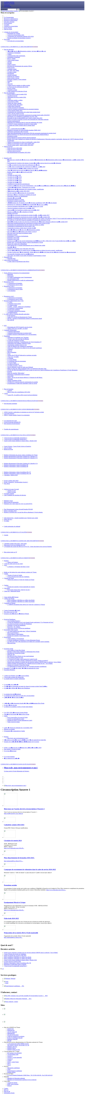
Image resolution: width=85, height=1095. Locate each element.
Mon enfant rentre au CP (10, 552)
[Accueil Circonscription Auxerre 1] (10, 11)
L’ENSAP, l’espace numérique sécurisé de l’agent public (22, 124)
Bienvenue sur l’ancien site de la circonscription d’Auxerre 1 (24, 809)
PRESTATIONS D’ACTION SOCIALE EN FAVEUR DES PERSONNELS (28, 134)
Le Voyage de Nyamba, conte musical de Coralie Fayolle (22, 659)
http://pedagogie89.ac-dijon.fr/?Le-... (13, 861)
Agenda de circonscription (11, 26)
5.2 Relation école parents (14, 303)
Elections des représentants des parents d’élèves (19, 66)
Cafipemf (9, 173)
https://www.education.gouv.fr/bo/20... (14, 848)
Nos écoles (7, 39)
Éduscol (9, 1085)
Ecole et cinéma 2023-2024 (11, 480)
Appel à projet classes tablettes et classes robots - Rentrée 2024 (20, 440)
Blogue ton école (8, 449)
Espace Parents (8, 27)
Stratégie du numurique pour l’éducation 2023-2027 (20, 248)
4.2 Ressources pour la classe (15, 299)
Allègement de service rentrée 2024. (16, 97)
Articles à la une (11, 490)
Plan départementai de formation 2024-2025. (19, 858)
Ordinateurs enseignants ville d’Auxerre (17, 131)
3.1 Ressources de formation (14, 287)
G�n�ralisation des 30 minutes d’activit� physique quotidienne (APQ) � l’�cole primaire (32, 202)
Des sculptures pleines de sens (15, 657)
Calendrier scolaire (12, 90)
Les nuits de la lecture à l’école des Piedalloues (19, 624)
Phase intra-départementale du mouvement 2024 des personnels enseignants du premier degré (31, 133)
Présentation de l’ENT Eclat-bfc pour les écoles (19, 327)
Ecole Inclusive (8, 23)
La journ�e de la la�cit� (11, 684)
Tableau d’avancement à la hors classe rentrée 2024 (20, 143)
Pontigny (6, 560)
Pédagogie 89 (10, 1030)
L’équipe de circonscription (11, 32)
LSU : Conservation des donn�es (16, 128)
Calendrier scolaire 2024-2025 (14, 825)
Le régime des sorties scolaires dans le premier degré (21, 125)
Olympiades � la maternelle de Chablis (14, 731)
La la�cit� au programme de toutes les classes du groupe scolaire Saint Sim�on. (25, 686)
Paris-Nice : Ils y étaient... (14, 626)
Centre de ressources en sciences (15, 1036)
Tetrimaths (10, 379)
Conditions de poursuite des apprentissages (18, 184)
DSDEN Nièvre (11, 1048)
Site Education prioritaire (10, 403)
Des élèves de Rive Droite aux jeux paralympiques (20, 656)
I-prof (6, 983)
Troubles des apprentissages (11, 429)
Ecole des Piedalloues (9, 619)
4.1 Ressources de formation (14, 297)
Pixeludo (9, 371)
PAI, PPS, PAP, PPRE (13, 70)
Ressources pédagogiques (10, 20)
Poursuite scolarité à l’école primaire (16, 79)
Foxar (8, 353)
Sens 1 (9, 1063)
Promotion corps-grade (13, 237)
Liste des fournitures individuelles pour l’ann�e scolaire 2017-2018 (25, 206)
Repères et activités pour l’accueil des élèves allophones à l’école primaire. (23, 512)
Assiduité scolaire (12, 69)
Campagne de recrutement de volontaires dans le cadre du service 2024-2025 (30, 869)
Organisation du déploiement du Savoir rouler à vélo (21, 226)
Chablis (6, 573)
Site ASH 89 (10, 320)
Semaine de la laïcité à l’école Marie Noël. (18, 635)
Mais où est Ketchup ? (13, 632)
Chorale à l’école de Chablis (14, 575)
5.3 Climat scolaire (12, 305)
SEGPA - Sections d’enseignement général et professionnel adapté (24, 318)
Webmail (12, 978)
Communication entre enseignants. (16, 55)
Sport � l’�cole (11, 247)
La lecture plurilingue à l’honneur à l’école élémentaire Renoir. (23, 640)
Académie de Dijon (9, 2)
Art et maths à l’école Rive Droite (16, 650)
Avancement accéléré (12, 101)
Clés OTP (10, 84)
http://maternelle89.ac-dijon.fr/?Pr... (13, 937)
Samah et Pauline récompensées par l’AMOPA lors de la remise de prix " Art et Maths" (30, 663)
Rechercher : (4, 9)
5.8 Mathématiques (12, 312)
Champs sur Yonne (9, 578)
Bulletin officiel (11, 1072)
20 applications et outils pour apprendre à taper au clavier (22, 383)
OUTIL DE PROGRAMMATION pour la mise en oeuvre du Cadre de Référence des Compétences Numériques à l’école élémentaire (42, 370)
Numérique (7, 336)
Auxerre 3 (10, 1059)
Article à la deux (11, 492)
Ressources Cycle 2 (9, 286)
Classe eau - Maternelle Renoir (12, 591)
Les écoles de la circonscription (15, 41)
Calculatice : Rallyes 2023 (11, 475)
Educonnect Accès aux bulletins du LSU (14, 545)
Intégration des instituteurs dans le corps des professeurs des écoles (24, 122)
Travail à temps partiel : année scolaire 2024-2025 (20, 145)
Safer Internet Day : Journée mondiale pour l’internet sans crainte (21, 518)
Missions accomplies (9, 729)
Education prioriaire (9, 21)
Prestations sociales (12, 136)
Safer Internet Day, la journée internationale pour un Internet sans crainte (26, 245)
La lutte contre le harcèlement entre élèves (18, 261)
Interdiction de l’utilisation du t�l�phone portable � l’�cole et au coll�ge (27, 204)
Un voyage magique (9, 756)
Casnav (6, 393)
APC (8, 82)
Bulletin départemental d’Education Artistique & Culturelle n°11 (20, 456)
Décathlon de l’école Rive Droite (16, 653)
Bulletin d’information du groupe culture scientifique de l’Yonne (21, 455)
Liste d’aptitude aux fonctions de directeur (15, 495)
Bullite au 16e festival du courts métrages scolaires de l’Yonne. (20, 572)
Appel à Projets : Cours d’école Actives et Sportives (17, 446)
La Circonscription (9, 17)
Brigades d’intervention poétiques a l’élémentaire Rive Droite (23, 651)
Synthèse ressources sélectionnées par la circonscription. (22, 334)
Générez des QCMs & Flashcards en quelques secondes (22, 355)
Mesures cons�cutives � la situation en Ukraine (20, 212)
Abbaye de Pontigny (12, 562)
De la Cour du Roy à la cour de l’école (17, 717)
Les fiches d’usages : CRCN (14, 365)
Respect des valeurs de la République (17, 244)
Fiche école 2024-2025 (11, 918)
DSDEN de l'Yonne (9, 3)
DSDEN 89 (10, 1029)
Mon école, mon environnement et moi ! (17, 738)
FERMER (35, 46)
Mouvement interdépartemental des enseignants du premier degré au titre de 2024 (28, 223)
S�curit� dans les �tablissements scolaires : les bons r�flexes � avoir (26, 51)
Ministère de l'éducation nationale (16, 1078)
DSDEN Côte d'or (12, 1046)
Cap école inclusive (9, 413)
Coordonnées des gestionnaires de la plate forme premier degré (23, 112)
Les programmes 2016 (13, 279)
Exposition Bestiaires (9, 669)
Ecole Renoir (7, 637)
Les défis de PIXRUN (13, 364)
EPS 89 (9, 1040)
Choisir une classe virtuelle (14, 103)
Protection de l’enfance (13, 76)
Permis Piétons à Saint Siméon (15, 634)
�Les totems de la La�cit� (11, 758)
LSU (8, 127)
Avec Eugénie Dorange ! (13, 621)
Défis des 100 (11, 654)
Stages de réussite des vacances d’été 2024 (15, 955)
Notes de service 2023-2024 (14, 148)
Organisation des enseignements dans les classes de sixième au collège (25, 224)
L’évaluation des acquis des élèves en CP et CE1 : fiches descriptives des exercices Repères (28, 546)
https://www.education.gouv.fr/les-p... (56, 890)
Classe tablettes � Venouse (11, 597)
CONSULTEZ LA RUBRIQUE (16, 46)
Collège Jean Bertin (9, 598)
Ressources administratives (11, 19)
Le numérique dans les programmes (16, 361)
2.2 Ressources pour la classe (15, 284)
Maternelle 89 (11, 1033)
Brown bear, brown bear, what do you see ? (18, 589)
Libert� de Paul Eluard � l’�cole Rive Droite (16, 714)
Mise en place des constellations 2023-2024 (18, 392)
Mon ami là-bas (11, 643)
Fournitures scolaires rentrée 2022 (16, 201)
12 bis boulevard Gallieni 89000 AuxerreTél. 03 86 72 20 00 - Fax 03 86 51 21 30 (18, 1044)
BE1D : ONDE (11, 58)
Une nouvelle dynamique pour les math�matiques (20, 254)
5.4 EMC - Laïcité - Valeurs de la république (19, 306)
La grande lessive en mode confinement (14, 678)
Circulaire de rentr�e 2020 (14, 180)
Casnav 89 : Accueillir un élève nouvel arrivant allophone (22, 395)
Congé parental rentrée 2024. (14, 110)
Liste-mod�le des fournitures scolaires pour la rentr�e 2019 (23, 210)
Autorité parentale (12, 75)
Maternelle (10, 274)
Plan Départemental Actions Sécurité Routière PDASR (18, 509)
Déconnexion (7, 6)
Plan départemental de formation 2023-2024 (18, 152)
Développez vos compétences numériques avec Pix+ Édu (22, 116)
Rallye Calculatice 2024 (10, 510)
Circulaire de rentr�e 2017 (14, 178)
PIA (22, 986)
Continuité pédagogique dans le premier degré (19, 333)
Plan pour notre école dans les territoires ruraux (19, 233)
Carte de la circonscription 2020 (15, 35)
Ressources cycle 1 (9, 281)
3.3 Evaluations (11, 290)
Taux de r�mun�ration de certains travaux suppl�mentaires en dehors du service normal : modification (34, 250)
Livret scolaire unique (13, 60)
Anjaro (9, 98)
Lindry (6, 716)
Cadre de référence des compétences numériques (20, 346)
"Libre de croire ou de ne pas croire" (13, 563)
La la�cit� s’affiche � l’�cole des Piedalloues (17, 688)
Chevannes (7, 588)
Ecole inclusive (11, 315)
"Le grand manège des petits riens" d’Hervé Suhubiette (21, 631)
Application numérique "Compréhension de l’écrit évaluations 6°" (24, 342)
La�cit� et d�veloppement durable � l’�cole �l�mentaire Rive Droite (24, 703)
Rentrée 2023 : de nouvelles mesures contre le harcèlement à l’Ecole (25, 242)
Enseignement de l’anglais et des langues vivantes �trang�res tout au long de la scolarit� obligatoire (34, 163)
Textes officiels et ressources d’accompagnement (16, 273)
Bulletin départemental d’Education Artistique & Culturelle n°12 (21, 458)
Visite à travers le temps (13, 722)
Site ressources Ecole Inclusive (12, 423)
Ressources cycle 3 (9, 296)
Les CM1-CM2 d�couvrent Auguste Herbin (16, 712)
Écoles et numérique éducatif (14, 1037)
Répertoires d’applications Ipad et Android (18, 374)
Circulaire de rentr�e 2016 (14, 177)
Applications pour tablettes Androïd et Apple (19, 343)
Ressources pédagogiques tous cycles (13, 300)
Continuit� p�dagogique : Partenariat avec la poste (21, 187)
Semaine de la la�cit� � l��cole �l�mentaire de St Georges (21, 741)
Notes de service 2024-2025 (14, 149)
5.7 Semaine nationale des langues (16, 311)
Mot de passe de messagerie (11, 502)
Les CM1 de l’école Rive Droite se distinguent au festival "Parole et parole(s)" (27, 660)
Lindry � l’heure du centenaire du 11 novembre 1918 (18, 727)
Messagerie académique (13, 1068)
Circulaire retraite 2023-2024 (14, 104)
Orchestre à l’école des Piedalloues (16, 625)
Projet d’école (11, 67)
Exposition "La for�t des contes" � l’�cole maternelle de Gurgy (21, 668)
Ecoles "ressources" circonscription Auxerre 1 (16, 482)
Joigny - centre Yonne (13, 1062)
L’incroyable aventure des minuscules (14, 677)
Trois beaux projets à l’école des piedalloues (18, 628)
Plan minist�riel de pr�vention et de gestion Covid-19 (22, 231)
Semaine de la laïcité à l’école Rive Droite (18, 665)
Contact (15, 1001)
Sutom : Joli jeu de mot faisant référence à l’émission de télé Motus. (24, 377)
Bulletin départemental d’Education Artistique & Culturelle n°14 (21, 463)
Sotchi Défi (10, 376)
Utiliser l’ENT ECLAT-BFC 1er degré (17, 328)
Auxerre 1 (10, 1056)
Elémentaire (10, 276)
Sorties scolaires (11, 64)
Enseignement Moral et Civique (15, 199)
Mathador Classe (8, 500)
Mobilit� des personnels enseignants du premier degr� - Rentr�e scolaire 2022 (28, 217)
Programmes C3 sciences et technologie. (17, 236)
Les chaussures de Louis (10, 420)
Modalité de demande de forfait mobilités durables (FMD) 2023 (24, 130)
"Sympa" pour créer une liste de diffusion (18, 339)
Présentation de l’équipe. (13, 33)
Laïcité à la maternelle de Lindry (15, 719)
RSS (45, 995)
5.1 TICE (9, 302)
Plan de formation (8, 389)
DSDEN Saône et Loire (13, 1049)
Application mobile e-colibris (14, 100)
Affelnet (9, 61)
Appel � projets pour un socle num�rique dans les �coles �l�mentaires (27, 170)
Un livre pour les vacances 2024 (12, 961)
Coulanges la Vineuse (9, 603)
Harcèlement (10, 73)
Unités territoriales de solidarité (12, 526)
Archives (9, 390)
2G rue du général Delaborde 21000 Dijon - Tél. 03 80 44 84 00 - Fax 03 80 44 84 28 (29, 1075)
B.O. (29, 998)
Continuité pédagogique (10, 330)
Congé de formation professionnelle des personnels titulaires (23, 109)
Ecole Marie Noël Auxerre (11, 629)
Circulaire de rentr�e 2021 (14, 182)
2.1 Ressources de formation (14, 283)
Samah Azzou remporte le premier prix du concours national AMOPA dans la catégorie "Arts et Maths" (34, 662)
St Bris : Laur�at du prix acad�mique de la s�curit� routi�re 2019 (22, 747)
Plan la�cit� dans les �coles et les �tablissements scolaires (23, 230)
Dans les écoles (8, 29)
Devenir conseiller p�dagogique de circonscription (20, 193)
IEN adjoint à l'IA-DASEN (14, 1053)
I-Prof (8, 1069)
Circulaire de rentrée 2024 (14, 175)
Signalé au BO (8, 158)
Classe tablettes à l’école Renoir (15, 638)
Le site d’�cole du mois (10, 705)
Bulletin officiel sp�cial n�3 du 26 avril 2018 (19, 172)
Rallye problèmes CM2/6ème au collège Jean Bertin (21, 600)
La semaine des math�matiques (12, 694)
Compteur (10, 349)
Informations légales (9, 1093)
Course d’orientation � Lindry (12, 610)
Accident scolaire (11, 72)
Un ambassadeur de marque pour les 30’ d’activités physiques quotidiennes (26, 666)
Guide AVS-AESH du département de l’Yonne (19, 317)
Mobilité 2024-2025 (12, 213)
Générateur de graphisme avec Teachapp (18, 337)
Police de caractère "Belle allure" (16, 373)
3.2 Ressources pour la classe (15, 289)
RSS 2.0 (6, 1090)
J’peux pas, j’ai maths (13, 356)
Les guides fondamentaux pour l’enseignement (19, 277)
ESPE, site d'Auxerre (12, 1084)
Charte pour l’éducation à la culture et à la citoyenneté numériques (24, 348)
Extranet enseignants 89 (13, 121)
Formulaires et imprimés (13, 57)
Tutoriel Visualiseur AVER (14, 380)
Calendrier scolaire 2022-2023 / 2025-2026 (15, 543)
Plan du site (7, 1091)
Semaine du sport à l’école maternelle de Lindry (19, 720)
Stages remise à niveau (13, 78)
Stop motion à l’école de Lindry (12, 749)
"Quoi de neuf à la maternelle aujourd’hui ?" (15, 438)
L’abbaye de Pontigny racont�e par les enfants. (16, 675)
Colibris (9, 54)
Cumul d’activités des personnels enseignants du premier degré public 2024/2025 (28, 115)
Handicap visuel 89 (12, 1039)
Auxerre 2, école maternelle (14, 1057)
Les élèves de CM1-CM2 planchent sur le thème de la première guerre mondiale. (28, 641)
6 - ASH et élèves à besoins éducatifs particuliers (16, 314)
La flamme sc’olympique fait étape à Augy (18, 566)
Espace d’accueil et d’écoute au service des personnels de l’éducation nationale (27, 119)
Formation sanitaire (9, 493)
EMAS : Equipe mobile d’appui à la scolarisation (17, 415)
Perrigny (6, 736)
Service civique (11, 88)
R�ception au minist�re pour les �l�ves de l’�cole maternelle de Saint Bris (25, 740)
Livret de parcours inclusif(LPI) (12, 422)
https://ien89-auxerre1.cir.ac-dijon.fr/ (13, 813)
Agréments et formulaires (14, 52)
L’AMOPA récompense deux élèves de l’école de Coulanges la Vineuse (26, 604)
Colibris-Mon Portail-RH (13, 106)
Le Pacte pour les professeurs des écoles (17, 87)
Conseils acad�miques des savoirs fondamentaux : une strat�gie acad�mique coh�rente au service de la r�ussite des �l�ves (41, 185)
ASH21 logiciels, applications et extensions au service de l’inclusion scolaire (24, 412)
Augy (5, 565)
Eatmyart (9, 351)
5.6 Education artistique (13, 309)
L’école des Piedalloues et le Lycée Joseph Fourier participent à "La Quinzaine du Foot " (30, 622)
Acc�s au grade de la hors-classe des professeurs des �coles (23, 165)
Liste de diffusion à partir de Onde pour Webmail (20, 367)
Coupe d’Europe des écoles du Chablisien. (18, 576)
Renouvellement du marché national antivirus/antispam (21, 137)
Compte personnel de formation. (15, 107)
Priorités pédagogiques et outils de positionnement (20, 280)
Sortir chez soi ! (8, 519)
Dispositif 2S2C (8, 257)
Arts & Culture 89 (12, 1032)
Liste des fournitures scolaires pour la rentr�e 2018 (20, 208)
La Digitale (10, 358)
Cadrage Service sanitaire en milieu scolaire (18, 85)
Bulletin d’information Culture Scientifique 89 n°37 (17, 472)
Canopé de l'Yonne (12, 1082)
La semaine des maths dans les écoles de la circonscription (19, 695)
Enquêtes (9, 81)
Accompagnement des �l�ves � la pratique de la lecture (22, 168)
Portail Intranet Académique (14, 1071)
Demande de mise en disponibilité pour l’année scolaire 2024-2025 (24, 118)
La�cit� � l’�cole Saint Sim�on (14, 697)
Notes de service (8, 146)
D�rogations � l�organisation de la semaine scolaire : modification (25, 189)
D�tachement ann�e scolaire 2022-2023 (18, 191)
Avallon (9, 1060)
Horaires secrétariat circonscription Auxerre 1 (19, 38)
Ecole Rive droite (8, 648)
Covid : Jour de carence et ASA (15, 113)
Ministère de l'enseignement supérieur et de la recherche (21, 1079)
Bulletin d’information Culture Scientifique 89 (16, 465)
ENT (5, 325)
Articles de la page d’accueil (11, 489)
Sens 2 (9, 1065)
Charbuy (6, 585)
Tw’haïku (6, 521)
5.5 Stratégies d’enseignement (15, 308)
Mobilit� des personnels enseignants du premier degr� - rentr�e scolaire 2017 (28, 215)
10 (3, 968)
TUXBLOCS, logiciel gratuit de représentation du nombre (22, 382)
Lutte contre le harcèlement (11, 260)
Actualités (6, 24)
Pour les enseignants (9, 93)
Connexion (7, 5)
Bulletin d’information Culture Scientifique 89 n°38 (17, 473)
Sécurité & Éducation (13, 1035)
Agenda (6, 535)
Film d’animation (11, 352)
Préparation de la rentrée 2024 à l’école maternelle (21, 933)
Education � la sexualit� (14, 198)
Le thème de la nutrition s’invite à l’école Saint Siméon (18, 706)
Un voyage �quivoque (10, 751)
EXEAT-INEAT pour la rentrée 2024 (17, 94)
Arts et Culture (8, 448)
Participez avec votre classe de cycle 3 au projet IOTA (18, 503)
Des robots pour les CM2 (10, 612)
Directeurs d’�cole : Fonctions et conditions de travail (21, 194)
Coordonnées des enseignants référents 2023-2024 (20, 36)
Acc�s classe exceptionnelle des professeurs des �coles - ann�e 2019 (26, 166)
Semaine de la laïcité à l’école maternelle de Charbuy (21, 586)
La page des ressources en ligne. (15, 340)
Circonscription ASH (12, 1054)
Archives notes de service (14, 151)
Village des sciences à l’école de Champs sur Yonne (20, 579)
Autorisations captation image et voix (17, 345)
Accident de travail (12, 95)
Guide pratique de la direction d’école (17, 91)
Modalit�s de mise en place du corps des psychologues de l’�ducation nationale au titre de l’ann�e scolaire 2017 (37, 221)
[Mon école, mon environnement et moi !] (15, 785)
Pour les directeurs (9, 49)
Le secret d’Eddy (11, 362)
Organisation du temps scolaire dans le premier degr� (21, 228)
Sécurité (9, 63)
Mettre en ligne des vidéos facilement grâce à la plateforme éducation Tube (26, 368)
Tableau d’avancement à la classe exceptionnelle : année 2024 (23, 142)
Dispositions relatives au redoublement (17, 196)
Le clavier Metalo (12, 359)
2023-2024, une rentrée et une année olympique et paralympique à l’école (26, 255)
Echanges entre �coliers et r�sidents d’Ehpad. (16, 613)
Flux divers (7, 483)
